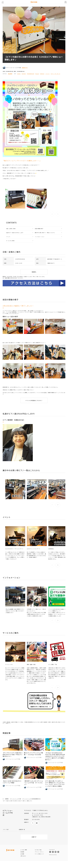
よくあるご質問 (23, 849)
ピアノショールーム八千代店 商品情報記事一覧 (31, 798)
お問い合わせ (23, 856)
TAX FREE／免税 (38, 849)
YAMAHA (42, 73)
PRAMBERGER (30, 73)
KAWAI (19, 73)
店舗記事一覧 (24, 67)
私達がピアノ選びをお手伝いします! (14, 232)
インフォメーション (39, 236)
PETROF (24, 73)
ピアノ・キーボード (55, 73)
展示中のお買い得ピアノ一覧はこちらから (45, 232)
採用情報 (22, 851)
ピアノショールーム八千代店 (15, 798)
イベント (47, 73)
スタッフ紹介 (6, 829)
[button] (58, 504)
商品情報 (10, 73)
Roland (37, 73)
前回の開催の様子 (39, 228)
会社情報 (22, 854)
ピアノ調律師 (8, 420)
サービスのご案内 (10, 240)
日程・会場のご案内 (11, 228)
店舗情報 (6, 798)
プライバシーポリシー (39, 851)
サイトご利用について (39, 854)
